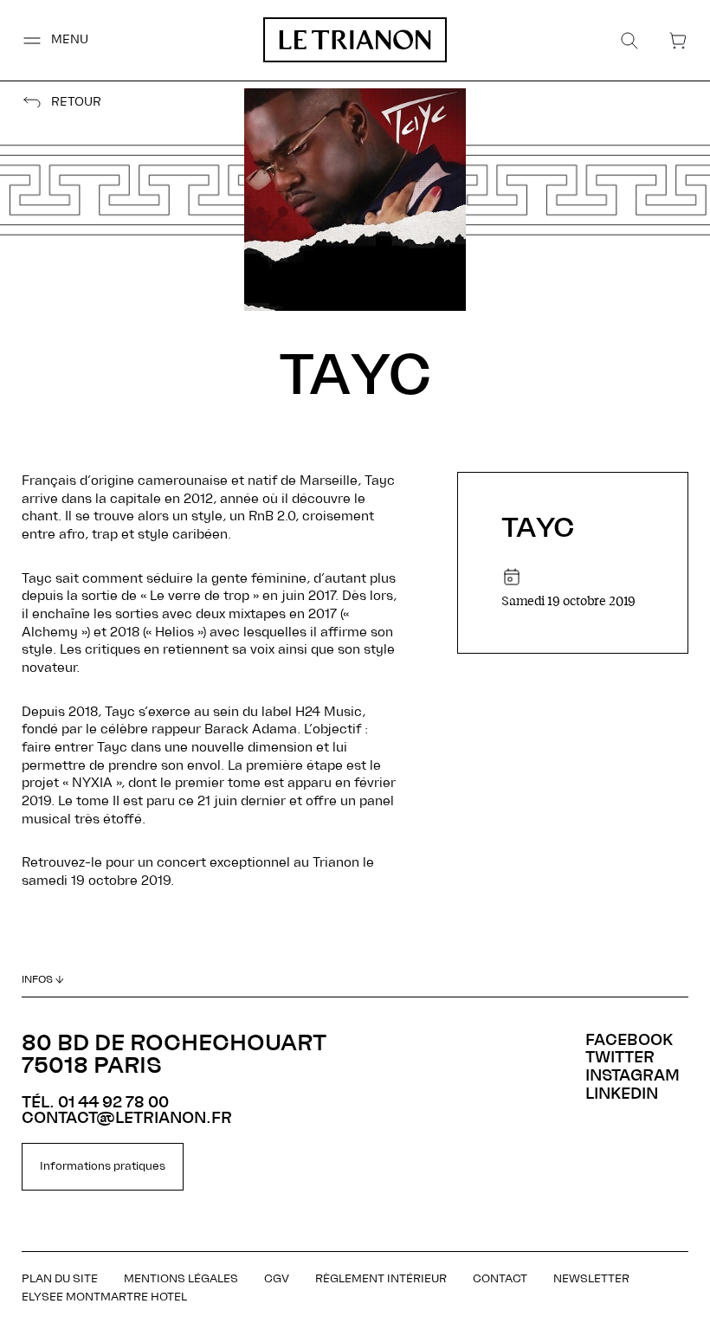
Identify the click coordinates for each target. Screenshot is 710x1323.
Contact (500, 1279)
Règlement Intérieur (381, 1279)
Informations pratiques (102, 1166)
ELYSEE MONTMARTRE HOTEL (104, 1297)
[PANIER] (678, 40)
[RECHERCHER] (629, 40)
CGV (276, 1279)
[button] (55, 40)
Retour (76, 102)
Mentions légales (181, 1279)
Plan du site (60, 1279)
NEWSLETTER (591, 1279)
